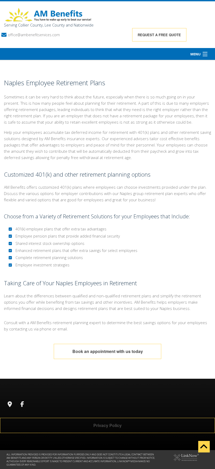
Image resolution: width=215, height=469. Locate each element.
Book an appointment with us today (107, 351)
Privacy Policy (107, 425)
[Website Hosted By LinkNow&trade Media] (186, 457)
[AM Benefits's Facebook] (22, 405)
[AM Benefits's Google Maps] (9, 405)
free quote (159, 34)
